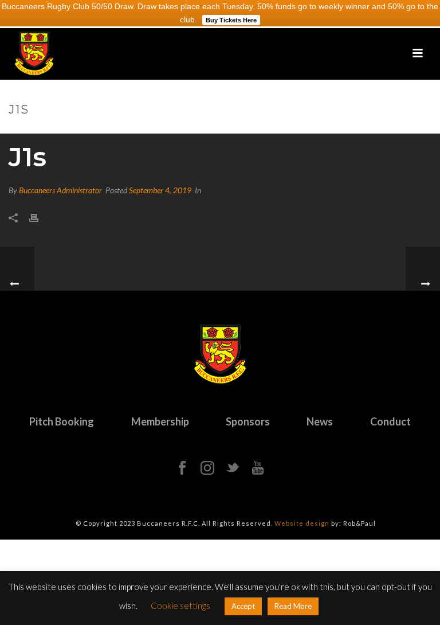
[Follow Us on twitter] (232, 468)
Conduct (390, 421)
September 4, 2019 (160, 190)
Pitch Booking (61, 421)
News (320, 421)
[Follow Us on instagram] (207, 468)
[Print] (39, 217)
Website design (301, 523)
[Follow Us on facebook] (182, 468)
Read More (293, 606)
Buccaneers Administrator (60, 190)
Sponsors (248, 421)
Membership (160, 421)
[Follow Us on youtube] (258, 468)
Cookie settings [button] (180, 605)
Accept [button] (243, 606)
